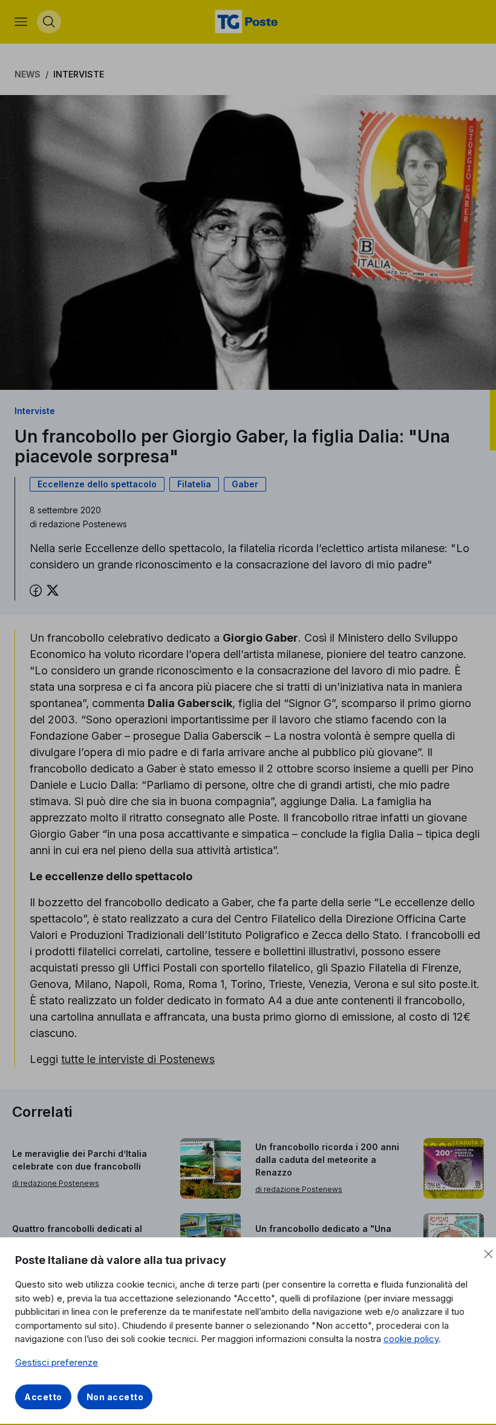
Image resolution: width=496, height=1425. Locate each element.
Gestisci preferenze (56, 1362)
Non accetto (115, 1397)
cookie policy (411, 1338)
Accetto (43, 1397)
